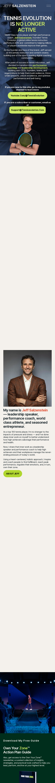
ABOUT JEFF (12, 473)
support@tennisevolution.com (27, 110)
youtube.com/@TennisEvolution (27, 95)
